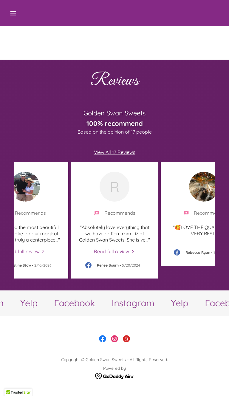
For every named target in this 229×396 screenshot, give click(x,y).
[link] (25, 251)
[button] (31, 13)
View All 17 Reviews (114, 152)
